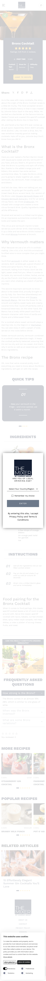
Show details (7, 957)
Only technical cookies (12, 963)
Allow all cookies (24, 962)
